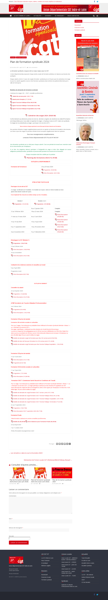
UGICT (83, 579)
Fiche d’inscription (62, 214)
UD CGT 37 (23, 67)
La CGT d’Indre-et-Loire (22, 15)
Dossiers (48, 15)
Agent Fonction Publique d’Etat (21, 102)
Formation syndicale (80, 30)
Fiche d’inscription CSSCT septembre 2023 (24, 411)
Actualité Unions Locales (88, 563)
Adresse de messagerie (16, 527)
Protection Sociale (79, 27)
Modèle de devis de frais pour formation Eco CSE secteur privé (30, 341)
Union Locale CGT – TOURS (69, 575)
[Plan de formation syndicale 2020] (62, 468)
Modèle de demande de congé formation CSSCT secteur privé (30, 392)
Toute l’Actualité (86, 558)
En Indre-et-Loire (86, 560)
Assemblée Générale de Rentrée (85, 115)
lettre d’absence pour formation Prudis (39, 421)
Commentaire (12, 496)
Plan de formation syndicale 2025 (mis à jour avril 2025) (40, 481)
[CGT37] (11, 15)
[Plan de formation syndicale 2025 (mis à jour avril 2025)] (40, 468)
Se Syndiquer (59, 15)
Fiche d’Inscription (49, 173)
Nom (10, 518)
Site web (11, 536)
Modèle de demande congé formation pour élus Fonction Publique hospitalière (34, 344)
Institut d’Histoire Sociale (88, 577)
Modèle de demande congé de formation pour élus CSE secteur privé (32, 338)
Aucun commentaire (32, 67)
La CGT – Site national (87, 574)
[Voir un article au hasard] (97, 15)
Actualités (37, 15)
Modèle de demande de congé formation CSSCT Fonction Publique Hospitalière (35, 398)
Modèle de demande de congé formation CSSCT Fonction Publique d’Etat (33, 395)
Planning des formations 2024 (37, 158)
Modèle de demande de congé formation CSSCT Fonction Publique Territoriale (34, 402)
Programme (47, 170)
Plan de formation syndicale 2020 (61, 481)
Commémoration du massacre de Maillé (87, 73)
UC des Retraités (86, 582)
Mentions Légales (45, 565)
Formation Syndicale (21, 57)
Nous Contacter (73, 15)
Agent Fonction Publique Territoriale (23, 105)
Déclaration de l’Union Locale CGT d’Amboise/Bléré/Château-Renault (48, 460)
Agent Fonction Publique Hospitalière (23, 108)
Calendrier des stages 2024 (38, 116)
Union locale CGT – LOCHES (69, 569)
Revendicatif (78, 25)
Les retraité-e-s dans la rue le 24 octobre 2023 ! (26, 453)
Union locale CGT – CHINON (69, 562)
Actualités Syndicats (87, 565)
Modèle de (16, 421)
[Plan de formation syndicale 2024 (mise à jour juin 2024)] (19, 468)
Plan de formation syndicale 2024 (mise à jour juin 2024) (19, 481)
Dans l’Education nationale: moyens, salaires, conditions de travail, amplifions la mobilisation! (38, 1)
